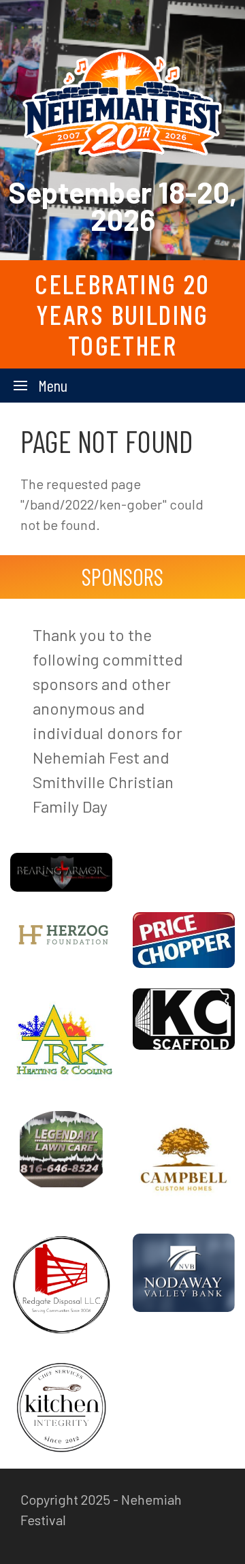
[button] (40, 386)
